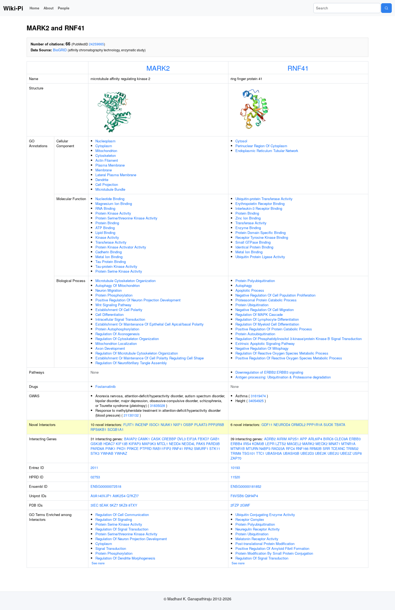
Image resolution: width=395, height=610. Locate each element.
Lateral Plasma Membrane (115, 174)
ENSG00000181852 (246, 486)
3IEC (94, 505)
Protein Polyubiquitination (255, 280)
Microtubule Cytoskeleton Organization (125, 280)
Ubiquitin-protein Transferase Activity (264, 198)
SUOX (328, 424)
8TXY (132, 505)
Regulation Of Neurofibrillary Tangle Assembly (131, 362)
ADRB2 (270, 438)
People (63, 7)
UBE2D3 (307, 453)
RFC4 (290, 448)
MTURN (252, 448)
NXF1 (177, 424)
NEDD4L (188, 443)
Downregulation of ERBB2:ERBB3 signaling (269, 372)
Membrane (103, 169)
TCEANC (338, 448)
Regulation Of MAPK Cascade (259, 314)
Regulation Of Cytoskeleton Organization (127, 338)
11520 (235, 476)
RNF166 (302, 448)
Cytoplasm (103, 145)
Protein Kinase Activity (113, 213)
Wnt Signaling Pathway (113, 304)
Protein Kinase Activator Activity (120, 247)
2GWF (245, 505)
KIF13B (122, 443)
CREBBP (169, 438)
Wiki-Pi (13, 8)
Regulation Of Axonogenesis (117, 333)
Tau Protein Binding (110, 261)
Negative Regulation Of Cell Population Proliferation (275, 295)
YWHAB (106, 453)
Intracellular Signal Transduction (120, 319)
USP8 (357, 453)
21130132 (131, 415)
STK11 (214, 448)
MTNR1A (348, 443)
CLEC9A (341, 438)
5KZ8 (123, 505)
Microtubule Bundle (110, 189)
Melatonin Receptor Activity (256, 538)
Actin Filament (106, 160)
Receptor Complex (249, 519)
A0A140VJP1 (101, 495)
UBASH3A (273, 453)
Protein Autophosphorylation (117, 328)
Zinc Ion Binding (248, 218)
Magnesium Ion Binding (113, 203)
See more (98, 563)
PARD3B (213, 443)
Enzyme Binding (248, 227)
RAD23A (278, 448)
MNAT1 (334, 443)
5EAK (104, 505)
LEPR (269, 443)
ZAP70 (236, 458)
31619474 (258, 395)
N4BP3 (264, 448)
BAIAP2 (130, 438)
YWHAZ (120, 453)
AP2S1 (293, 438)
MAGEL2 (294, 443)
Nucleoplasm (105, 140)
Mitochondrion (106, 150)
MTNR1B (238, 448)
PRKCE (133, 448)
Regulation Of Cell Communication (122, 514)
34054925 (256, 400)
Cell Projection (106, 184)
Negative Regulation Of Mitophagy (262, 348)
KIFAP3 (135, 443)
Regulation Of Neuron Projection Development (131, 538)
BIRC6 (328, 438)
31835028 (157, 405)
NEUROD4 (282, 424)
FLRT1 (128, 424)
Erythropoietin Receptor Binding (260, 203)
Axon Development (110, 348)
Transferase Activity (111, 242)
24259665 (96, 44)
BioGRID (60, 49)
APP (303, 438)
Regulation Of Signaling (113, 519)
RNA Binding (105, 208)
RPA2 (188, 448)
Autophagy (243, 285)
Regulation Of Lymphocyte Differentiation (267, 319)
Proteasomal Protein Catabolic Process (266, 299)
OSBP (188, 424)
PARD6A (97, 448)
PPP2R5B (216, 424)
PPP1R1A (314, 424)
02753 (95, 476)
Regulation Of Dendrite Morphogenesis (125, 558)
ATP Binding (105, 227)
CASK (156, 438)
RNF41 (298, 68)
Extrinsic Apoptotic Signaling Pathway (265, 343)
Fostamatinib (105, 386)
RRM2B (316, 448)
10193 (235, 467)
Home (34, 7)
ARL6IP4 (315, 438)
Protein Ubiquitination (251, 304)
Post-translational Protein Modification (265, 543)
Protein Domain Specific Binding (260, 232)
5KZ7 (114, 505)
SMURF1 (201, 448)
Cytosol (241, 140)
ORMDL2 (298, 424)
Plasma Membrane (110, 165)
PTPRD (146, 448)
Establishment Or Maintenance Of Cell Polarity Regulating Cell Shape (149, 357)
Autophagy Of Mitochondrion (117, 285)
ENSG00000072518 (106, 486)
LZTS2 (280, 443)
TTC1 (260, 453)
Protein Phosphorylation (113, 295)
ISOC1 (154, 424)
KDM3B (258, 443)
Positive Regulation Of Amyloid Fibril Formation (272, 548)
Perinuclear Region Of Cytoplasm (261, 145)
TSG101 (248, 453)
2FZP (235, 505)
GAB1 (215, 438)
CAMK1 (144, 438)
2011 (94, 467)
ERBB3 (355, 438)
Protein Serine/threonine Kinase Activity (126, 218)
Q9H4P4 (251, 495)
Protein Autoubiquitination (255, 333)
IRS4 (247, 443)
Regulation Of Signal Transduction (121, 529)
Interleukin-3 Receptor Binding (258, 208)
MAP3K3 (149, 443)
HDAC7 (109, 443)
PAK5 (200, 443)
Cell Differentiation (109, 314)
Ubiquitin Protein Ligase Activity (260, 256)
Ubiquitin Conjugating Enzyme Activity (265, 514)
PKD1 (121, 448)
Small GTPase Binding (253, 242)
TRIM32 (352, 448)
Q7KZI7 (133, 495)
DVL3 (181, 438)
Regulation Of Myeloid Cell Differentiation (267, 324)
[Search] (386, 8)
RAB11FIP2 (162, 448)
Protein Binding (107, 222)
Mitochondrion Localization (116, 343)
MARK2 (158, 68)
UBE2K (320, 453)
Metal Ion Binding (109, 256)
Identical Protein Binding (254, 247)
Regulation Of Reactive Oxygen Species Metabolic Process (281, 353)
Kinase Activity (107, 237)
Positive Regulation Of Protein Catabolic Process (273, 328)
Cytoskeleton (105, 155)
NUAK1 (166, 424)
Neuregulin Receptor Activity (257, 529)
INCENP (141, 424)
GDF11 (266, 424)
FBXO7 (203, 438)
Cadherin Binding (108, 251)
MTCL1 (162, 443)
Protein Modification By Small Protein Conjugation (274, 553)
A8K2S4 (119, 495)
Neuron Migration (108, 290)
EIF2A (192, 438)
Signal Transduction (110, 548)
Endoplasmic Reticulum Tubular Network (266, 150)
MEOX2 (321, 443)
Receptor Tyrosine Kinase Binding (261, 237)
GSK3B (96, 443)
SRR (326, 448)
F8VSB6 (237, 495)
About (48, 7)
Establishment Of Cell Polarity (118, 309)
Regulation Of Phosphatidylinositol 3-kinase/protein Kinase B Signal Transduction (298, 338)
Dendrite (101, 179)
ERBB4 (236, 443)
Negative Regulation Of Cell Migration (264, 309)
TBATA (339, 424)
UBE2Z (345, 453)
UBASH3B (291, 453)
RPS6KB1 (98, 429)
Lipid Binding (105, 232)
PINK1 (110, 448)
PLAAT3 (200, 424)
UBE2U (333, 453)
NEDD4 (175, 443)
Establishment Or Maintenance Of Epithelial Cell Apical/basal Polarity (149, 324)
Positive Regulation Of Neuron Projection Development (138, 299)
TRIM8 (236, 453)
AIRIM (282, 438)
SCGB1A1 (115, 429)
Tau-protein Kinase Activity (116, 266)
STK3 (95, 453)
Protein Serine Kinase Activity (118, 271)
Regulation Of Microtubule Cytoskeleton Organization (136, 353)
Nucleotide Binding (109, 198)
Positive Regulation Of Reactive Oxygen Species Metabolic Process (288, 357)
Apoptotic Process (249, 290)
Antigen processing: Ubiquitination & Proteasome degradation (283, 377)
